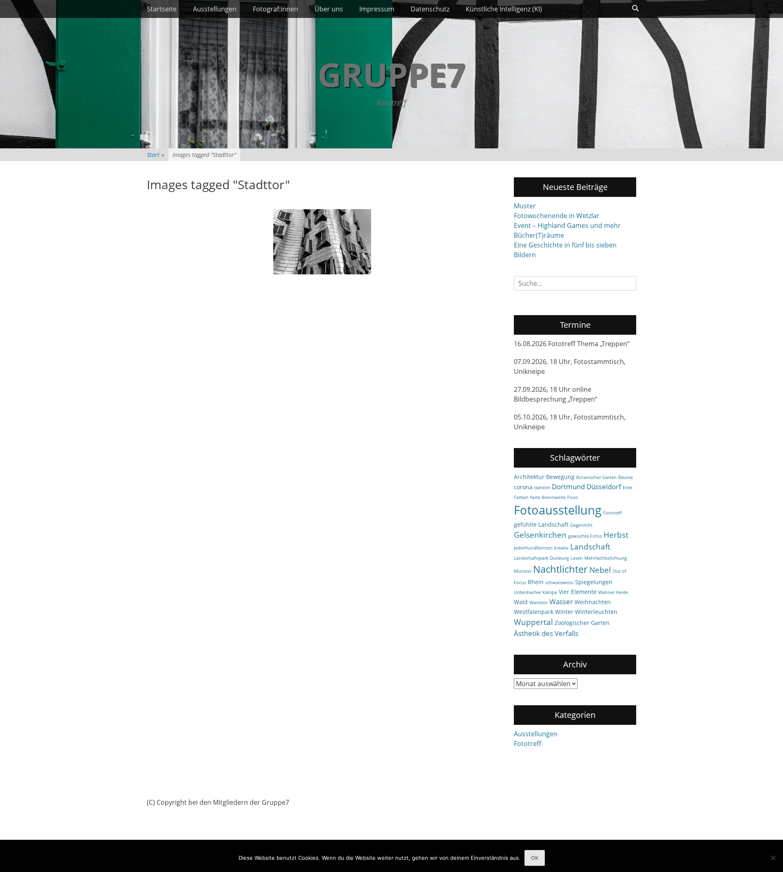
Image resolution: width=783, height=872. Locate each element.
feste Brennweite (548, 497)
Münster (522, 571)
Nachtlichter (560, 569)
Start (155, 155)
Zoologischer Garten (582, 623)
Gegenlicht (581, 525)
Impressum (376, 8)
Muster (525, 205)
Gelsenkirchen (540, 535)
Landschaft (590, 546)
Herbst (616, 535)
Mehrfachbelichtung (605, 558)
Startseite (162, 8)
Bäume (625, 477)
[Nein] (773, 858)
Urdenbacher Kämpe (535, 592)
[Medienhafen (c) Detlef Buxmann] (322, 241)
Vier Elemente (578, 592)
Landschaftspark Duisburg (541, 558)
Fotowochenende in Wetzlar (556, 215)
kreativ (561, 548)
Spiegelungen (594, 582)
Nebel (600, 570)
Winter (564, 612)
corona (523, 487)
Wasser (561, 601)
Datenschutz (430, 8)
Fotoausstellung (558, 510)
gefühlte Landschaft (541, 524)
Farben (521, 497)
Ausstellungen (215, 8)
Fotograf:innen (275, 8)
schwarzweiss (559, 582)
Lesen (577, 558)
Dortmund (568, 486)
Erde (627, 487)
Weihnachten (593, 602)
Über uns (328, 8)
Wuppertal (533, 622)
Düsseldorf (603, 486)
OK (534, 857)
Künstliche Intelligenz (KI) (504, 8)
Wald (521, 602)
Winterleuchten (596, 612)
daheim (542, 487)
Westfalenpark (533, 612)
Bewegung (560, 477)
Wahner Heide (613, 592)
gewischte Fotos (585, 536)
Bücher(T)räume (539, 235)
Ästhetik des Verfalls (546, 633)
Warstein (538, 602)
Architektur (529, 477)
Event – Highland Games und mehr (567, 225)
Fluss (572, 497)
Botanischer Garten (596, 477)
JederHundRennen (533, 548)
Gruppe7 (391, 74)
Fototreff (612, 513)
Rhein (536, 582)
